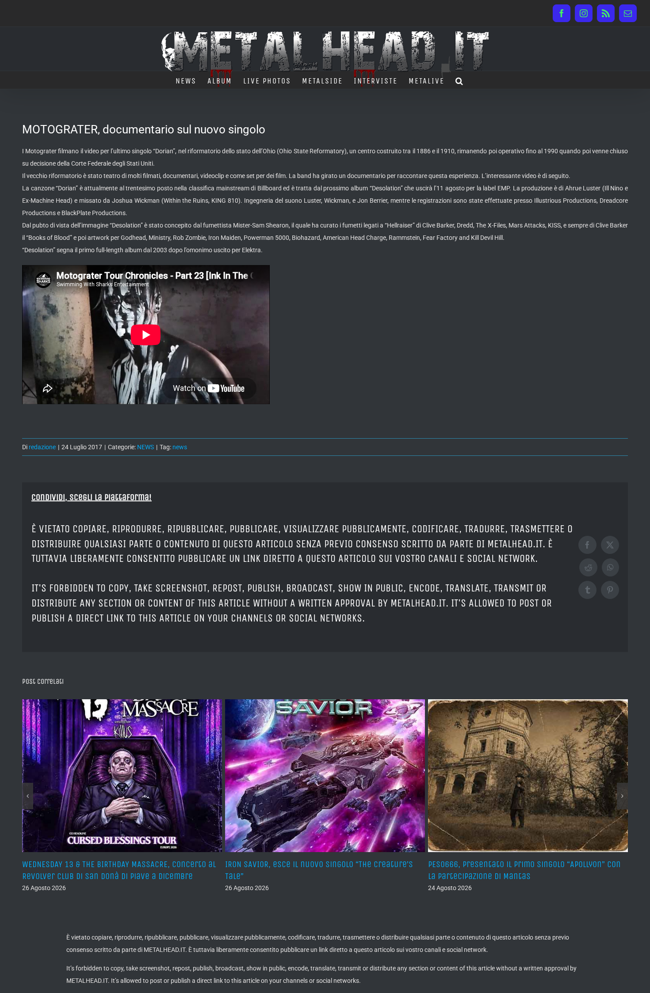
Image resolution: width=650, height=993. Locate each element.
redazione (42, 447)
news (179, 447)
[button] (459, 80)
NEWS (145, 447)
